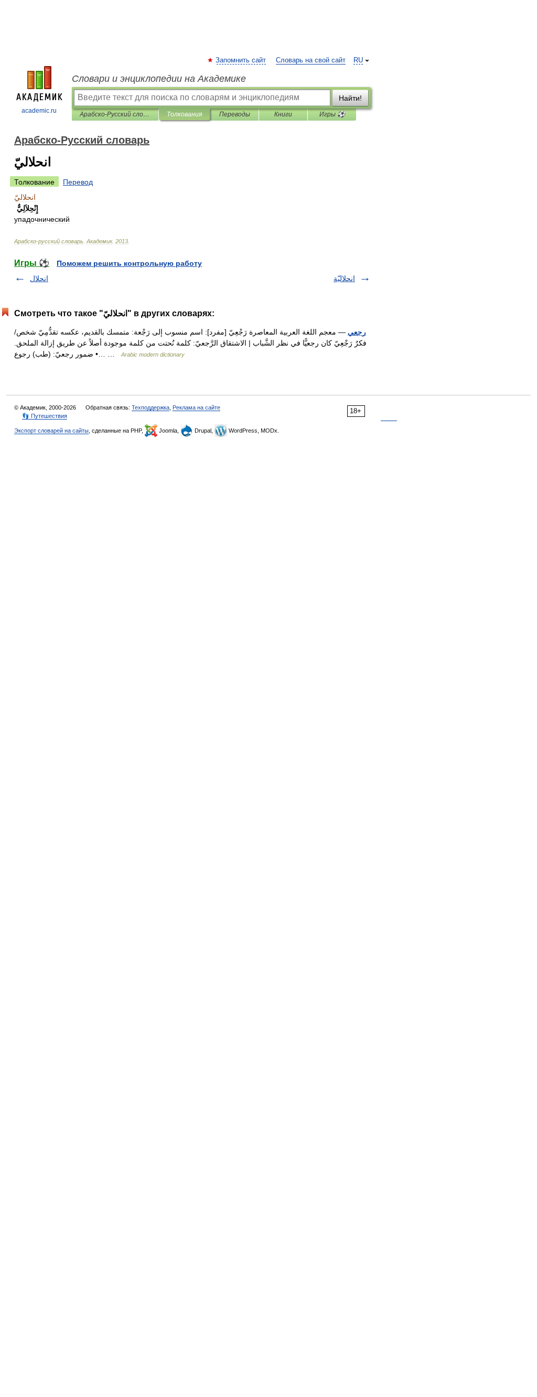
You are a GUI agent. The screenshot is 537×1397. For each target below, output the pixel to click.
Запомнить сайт (241, 60)
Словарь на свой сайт (311, 60)
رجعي (357, 332)
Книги (283, 114)
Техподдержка (150, 407)
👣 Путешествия (44, 416)
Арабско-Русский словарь (115, 114)
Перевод (78, 182)
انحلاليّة (344, 278)
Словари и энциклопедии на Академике (159, 78)
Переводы (234, 114)
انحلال (39, 278)
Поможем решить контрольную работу (129, 263)
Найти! (350, 98)
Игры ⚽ (332, 114)
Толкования (184, 114)
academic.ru (39, 110)
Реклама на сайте (196, 407)
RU (358, 60)
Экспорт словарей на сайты (51, 430)
